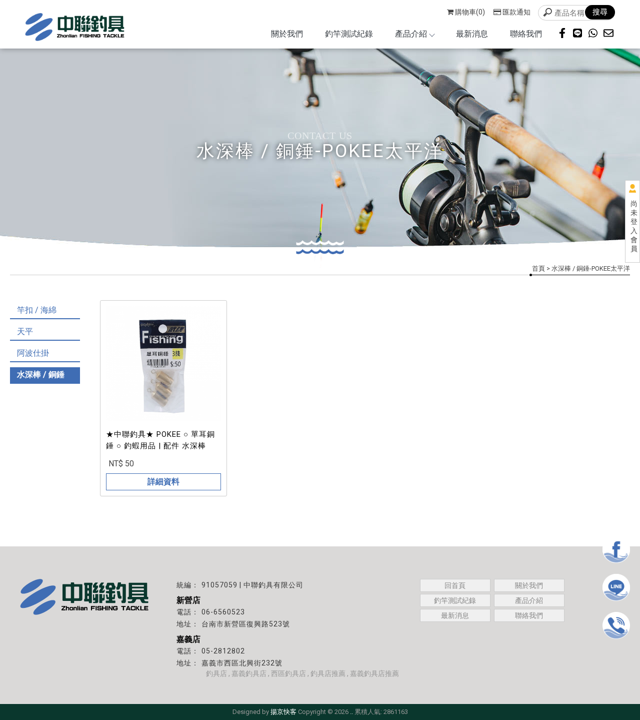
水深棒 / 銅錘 (40, 374)
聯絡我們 (526, 34)
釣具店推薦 (328, 673)
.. (351, 711)
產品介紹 (411, 34)
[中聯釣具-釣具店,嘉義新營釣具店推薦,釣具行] (75, 28)
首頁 (538, 268)
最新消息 (472, 34)
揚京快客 (283, 711)
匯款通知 (516, 12)
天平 (25, 331)
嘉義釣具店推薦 (374, 673)
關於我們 (287, 34)
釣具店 (216, 673)
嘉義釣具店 (249, 673)
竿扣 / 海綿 (36, 310)
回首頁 (455, 585)
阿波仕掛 (33, 353)
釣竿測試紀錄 (349, 34)
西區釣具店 (288, 673)
